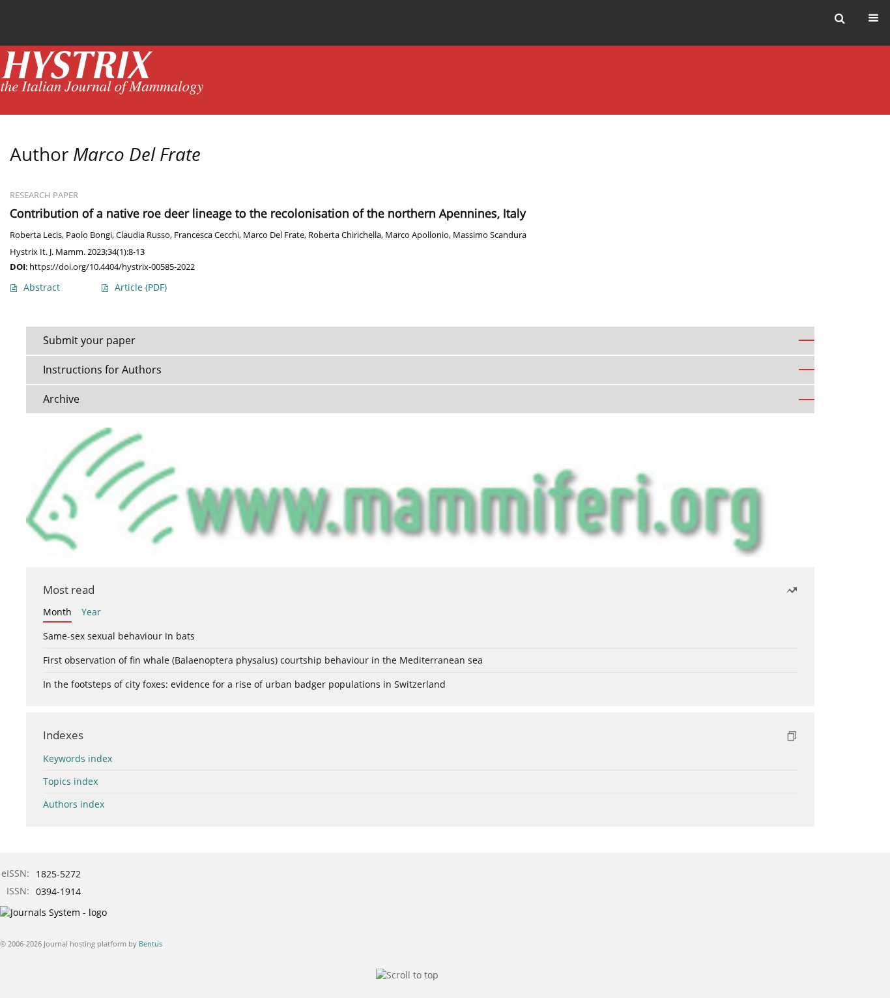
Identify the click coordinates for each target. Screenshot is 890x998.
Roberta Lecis (36, 235)
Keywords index (77, 758)
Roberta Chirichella (344, 235)
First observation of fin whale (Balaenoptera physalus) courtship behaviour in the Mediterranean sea (263, 660)
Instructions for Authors (102, 369)
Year (91, 612)
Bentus (150, 943)
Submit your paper (89, 340)
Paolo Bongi (89, 235)
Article (141, 287)
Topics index (70, 781)
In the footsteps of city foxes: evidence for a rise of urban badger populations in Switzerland (244, 684)
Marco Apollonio (417, 235)
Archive (61, 399)
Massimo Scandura (489, 235)
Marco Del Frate (273, 235)
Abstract (41, 287)
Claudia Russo (143, 235)
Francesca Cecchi (206, 235)
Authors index (73, 804)
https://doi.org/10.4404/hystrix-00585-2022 (112, 266)
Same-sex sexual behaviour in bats (119, 636)
